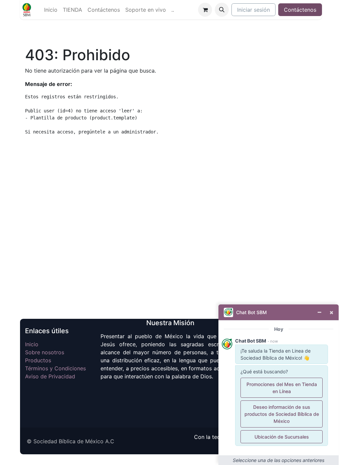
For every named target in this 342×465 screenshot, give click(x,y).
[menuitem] (50, 9)
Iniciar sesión (253, 9)
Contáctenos (300, 9)
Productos (38, 360)
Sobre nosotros (44, 352)
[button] (222, 10)
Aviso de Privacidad (50, 376)
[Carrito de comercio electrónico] (205, 10)
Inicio (31, 344)
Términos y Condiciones (55, 368)
